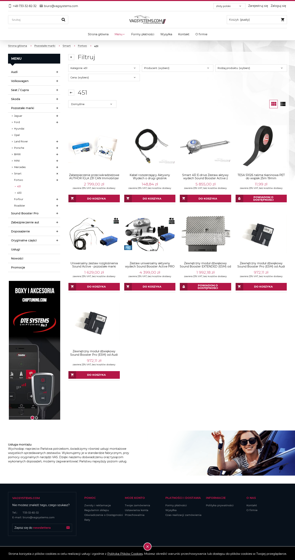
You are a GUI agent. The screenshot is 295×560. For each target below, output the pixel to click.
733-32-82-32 (25, 512)
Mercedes (20, 167)
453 (19, 192)
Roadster (19, 205)
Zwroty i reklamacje (97, 505)
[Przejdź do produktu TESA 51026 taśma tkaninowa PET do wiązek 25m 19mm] (261, 146)
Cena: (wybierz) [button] (79, 77)
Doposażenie (20, 231)
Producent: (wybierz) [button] (156, 68)
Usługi (15, 249)
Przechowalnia (134, 514)
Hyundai (19, 128)
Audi (14, 72)
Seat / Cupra (20, 90)
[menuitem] (98, 34)
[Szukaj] (63, 19)
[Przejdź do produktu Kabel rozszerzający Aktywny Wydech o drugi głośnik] (150, 146)
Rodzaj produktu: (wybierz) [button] (234, 68)
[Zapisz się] (68, 528)
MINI (17, 160)
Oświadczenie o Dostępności (103, 514)
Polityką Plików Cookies (125, 554)
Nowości (17, 258)
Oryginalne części (24, 240)
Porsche (19, 147)
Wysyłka (171, 510)
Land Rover (21, 141)
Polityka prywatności (220, 505)
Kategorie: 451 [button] (78, 68)
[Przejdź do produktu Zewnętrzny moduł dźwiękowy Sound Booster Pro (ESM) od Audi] (261, 234)
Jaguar (18, 115)
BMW (17, 154)
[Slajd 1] (34, 350)
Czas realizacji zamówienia (183, 514)
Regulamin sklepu (96, 510)
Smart (17, 173)
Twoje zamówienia (137, 505)
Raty (87, 519)
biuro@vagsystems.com (33, 517)
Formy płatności (176, 505)
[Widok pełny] (283, 104)
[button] (13, 350)
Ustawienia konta (136, 510)
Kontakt (251, 505)
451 (19, 186)
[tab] (32, 418)
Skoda (15, 99)
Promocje (18, 267)
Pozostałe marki (22, 108)
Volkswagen (20, 81)
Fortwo (18, 179)
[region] (34, 350)
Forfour (18, 199)
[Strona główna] (147, 19)
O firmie (251, 510)
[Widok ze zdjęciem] (273, 104)
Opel (17, 135)
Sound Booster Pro (25, 213)
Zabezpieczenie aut (25, 222)
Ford (17, 122)
